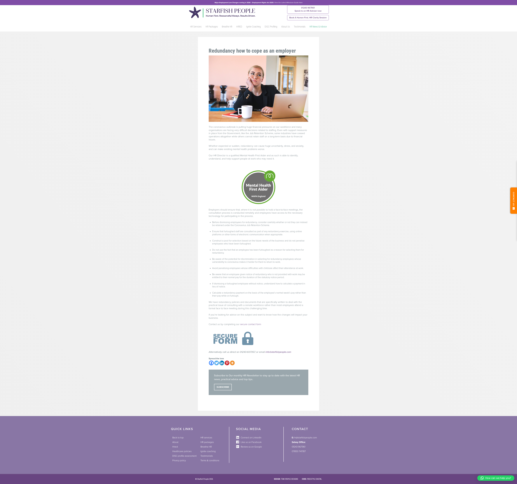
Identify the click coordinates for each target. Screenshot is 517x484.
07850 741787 (299, 451)
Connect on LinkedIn (251, 437)
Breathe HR (227, 26)
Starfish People (203, 479)
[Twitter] (216, 363)
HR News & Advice (318, 26)
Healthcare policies (182, 451)
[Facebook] (211, 363)
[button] (495, 478)
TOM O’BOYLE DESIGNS (289, 479)
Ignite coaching (208, 451)
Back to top (178, 437)
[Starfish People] (222, 18)
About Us (285, 26)
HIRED (239, 26)
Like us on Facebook (251, 442)
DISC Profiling (271, 26)
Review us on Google (251, 446)
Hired (175, 446)
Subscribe (223, 387)
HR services (206, 437)
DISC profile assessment (184, 456)
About (175, 442)
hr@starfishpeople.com (305, 437)
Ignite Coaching (253, 26)
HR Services (196, 26)
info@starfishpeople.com (278, 351)
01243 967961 (308, 9)
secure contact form (250, 324)
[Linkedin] (221, 363)
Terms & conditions (209, 460)
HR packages (207, 442)
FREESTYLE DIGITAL (314, 479)
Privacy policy (179, 460)
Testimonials (299, 26)
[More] (232, 363)
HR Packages (212, 26)
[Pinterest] (227, 363)
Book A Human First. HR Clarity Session (308, 17)
